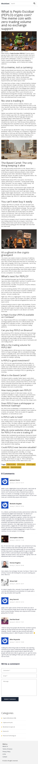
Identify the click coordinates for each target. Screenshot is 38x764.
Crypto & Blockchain (9, 718)
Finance (5, 731)
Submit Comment (10, 699)
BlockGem (5, 4)
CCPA (4, 754)
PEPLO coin (21, 464)
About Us (5, 746)
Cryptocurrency (7, 722)
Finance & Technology (9, 735)
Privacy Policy (6, 751)
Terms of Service (7, 749)
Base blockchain (15, 467)
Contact (5, 757)
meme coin (5, 467)
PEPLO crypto (31, 464)
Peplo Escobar (11, 464)
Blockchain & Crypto (9, 727)
